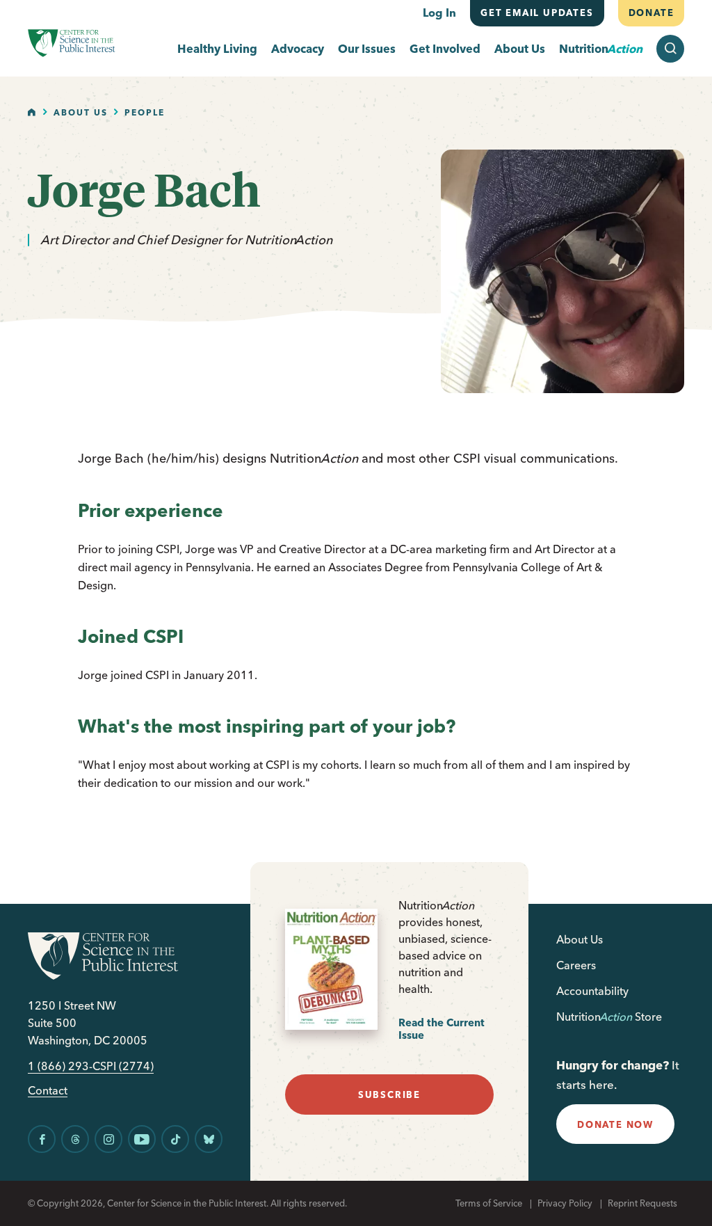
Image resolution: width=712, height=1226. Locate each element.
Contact (47, 1090)
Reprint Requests (642, 1203)
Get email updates (537, 12)
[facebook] (42, 1139)
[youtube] (142, 1139)
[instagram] (108, 1139)
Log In (439, 12)
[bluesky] (208, 1139)
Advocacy (297, 49)
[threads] (75, 1139)
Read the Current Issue (441, 1029)
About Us (519, 49)
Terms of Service (488, 1203)
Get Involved (445, 49)
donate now (615, 1124)
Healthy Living (217, 49)
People (144, 112)
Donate (651, 12)
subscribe (389, 1094)
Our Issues (367, 49)
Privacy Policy (564, 1203)
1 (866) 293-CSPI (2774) (91, 1066)
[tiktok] (175, 1139)
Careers (576, 965)
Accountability (592, 991)
